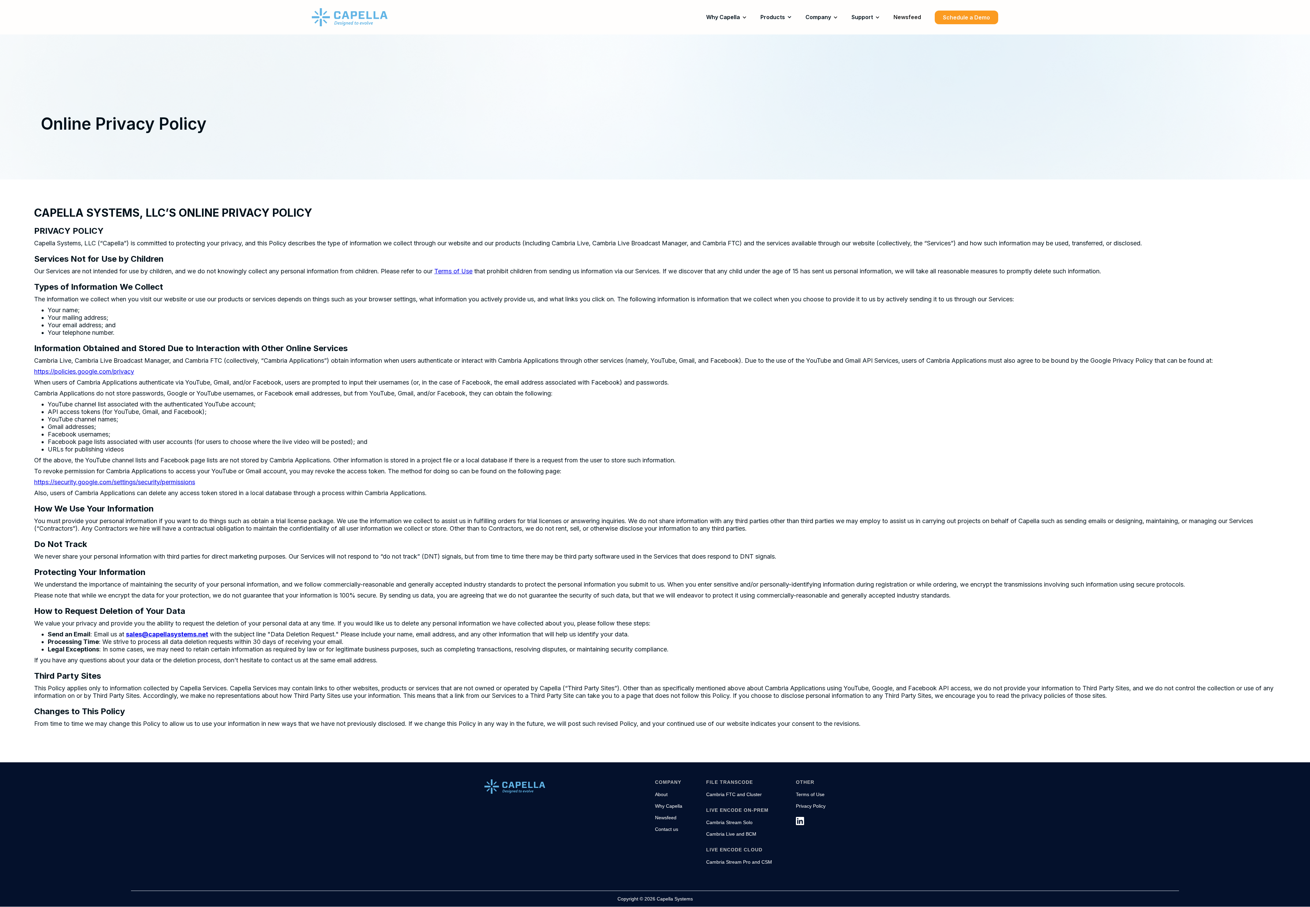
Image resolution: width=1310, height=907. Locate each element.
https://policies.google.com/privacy (84, 371)
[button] (726, 17)
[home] (350, 17)
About (661, 794)
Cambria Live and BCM (731, 834)
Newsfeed (907, 17)
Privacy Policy (811, 806)
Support (862, 17)
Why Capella (723, 17)
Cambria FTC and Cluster (734, 794)
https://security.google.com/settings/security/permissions (114, 482)
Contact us (666, 829)
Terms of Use (453, 271)
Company (818, 17)
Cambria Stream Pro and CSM (739, 862)
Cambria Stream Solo (729, 822)
